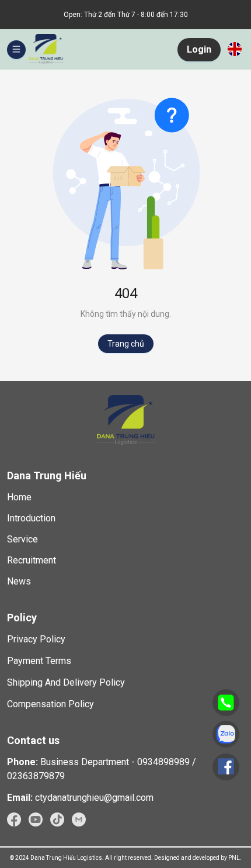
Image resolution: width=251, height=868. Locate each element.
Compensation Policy (50, 704)
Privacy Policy (36, 639)
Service (22, 539)
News (19, 581)
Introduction (31, 518)
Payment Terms (39, 660)
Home (19, 497)
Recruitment (31, 560)
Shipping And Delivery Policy (66, 682)
